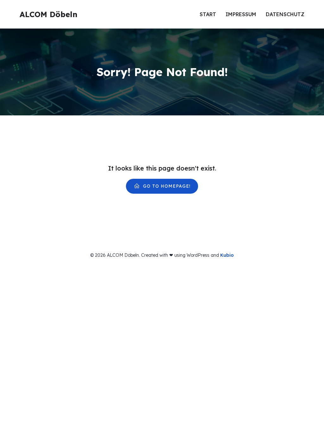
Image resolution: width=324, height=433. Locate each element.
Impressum (241, 14)
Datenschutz (285, 14)
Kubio (227, 255)
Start (208, 14)
